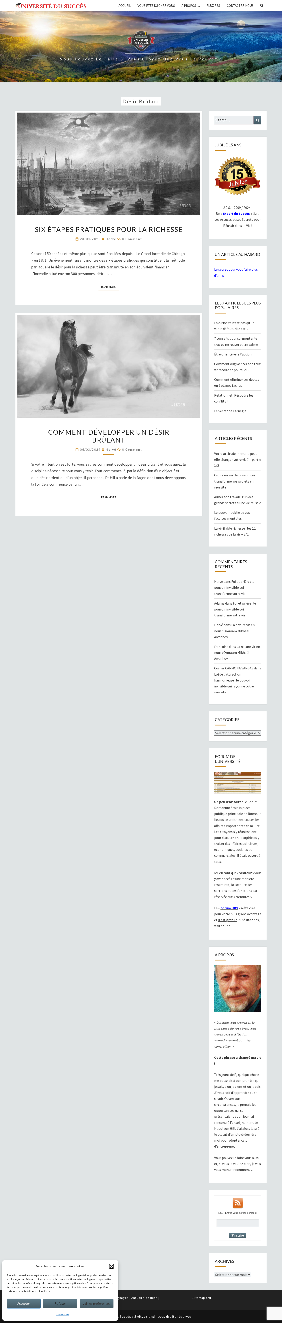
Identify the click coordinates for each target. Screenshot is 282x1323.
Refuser (60, 1303)
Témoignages (118, 1298)
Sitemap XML (202, 1298)
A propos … (191, 6)
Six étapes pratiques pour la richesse (109, 229)
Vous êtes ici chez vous (156, 6)
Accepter (23, 1303)
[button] (111, 1266)
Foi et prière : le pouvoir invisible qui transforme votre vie (234, 587)
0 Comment (132, 239)
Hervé (111, 239)
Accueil (125, 6)
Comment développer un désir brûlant (108, 436)
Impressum (62, 1314)
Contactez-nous (240, 6)
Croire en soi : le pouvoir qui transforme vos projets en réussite (234, 481)
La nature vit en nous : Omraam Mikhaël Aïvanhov (234, 631)
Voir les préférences (96, 1303)
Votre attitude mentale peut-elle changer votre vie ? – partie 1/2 (237, 459)
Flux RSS (213, 6)
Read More (110, 286)
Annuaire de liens (144, 1298)
